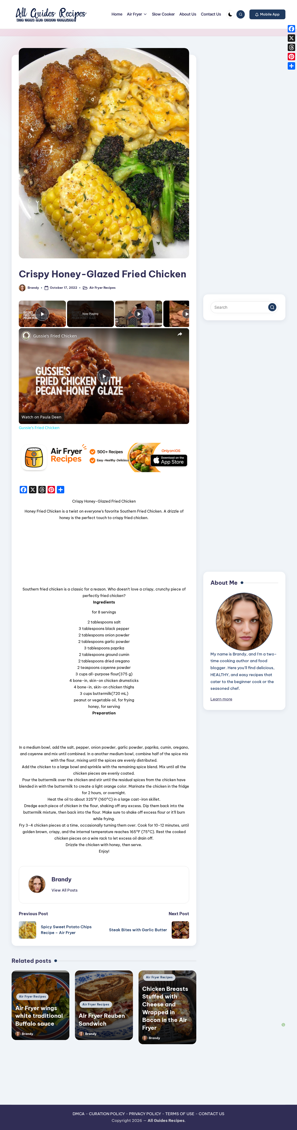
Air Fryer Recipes (102, 287)
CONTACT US (211, 1113)
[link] (26, 335)
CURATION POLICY (107, 1113)
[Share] (291, 66)
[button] (267, 14)
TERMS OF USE (179, 1113)
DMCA (79, 1113)
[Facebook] (291, 28)
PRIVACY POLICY (145, 1113)
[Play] (138, 313)
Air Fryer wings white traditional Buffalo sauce (39, 1016)
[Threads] (291, 47)
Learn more (221, 699)
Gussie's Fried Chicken (55, 336)
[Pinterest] (291, 56)
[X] (291, 38)
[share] (180, 334)
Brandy (61, 879)
